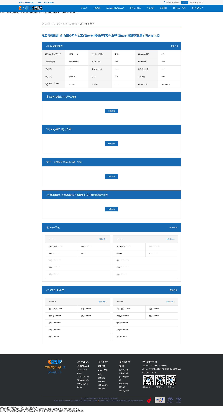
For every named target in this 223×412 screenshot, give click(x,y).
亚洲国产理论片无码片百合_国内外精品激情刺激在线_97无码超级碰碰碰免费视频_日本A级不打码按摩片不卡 (39, 12)
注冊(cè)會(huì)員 (196, 2)
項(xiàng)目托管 (83, 377)
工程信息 (97, 8)
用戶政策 (122, 387)
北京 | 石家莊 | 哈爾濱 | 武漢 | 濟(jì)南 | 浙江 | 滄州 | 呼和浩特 (99, 398)
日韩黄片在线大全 (58, 411)
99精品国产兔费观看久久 (75, 411)
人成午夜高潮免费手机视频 (42, 411)
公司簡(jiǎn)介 (124, 370)
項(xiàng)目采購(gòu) (115, 8)
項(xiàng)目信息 (69, 23)
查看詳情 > (173, 228)
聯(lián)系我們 (197, 8)
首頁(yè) (84, 8)
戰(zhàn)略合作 (83, 380)
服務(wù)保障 (135, 8)
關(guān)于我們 (179, 8)
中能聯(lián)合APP (172, 2)
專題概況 (101, 388)
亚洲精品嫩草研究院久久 (9, 411)
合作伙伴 (150, 8)
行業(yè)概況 (103, 385)
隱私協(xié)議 (124, 391)
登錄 (184, 2)
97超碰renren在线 (25, 411)
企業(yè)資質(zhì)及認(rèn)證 (124, 376)
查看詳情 (174, 46)
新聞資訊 (163, 8)
